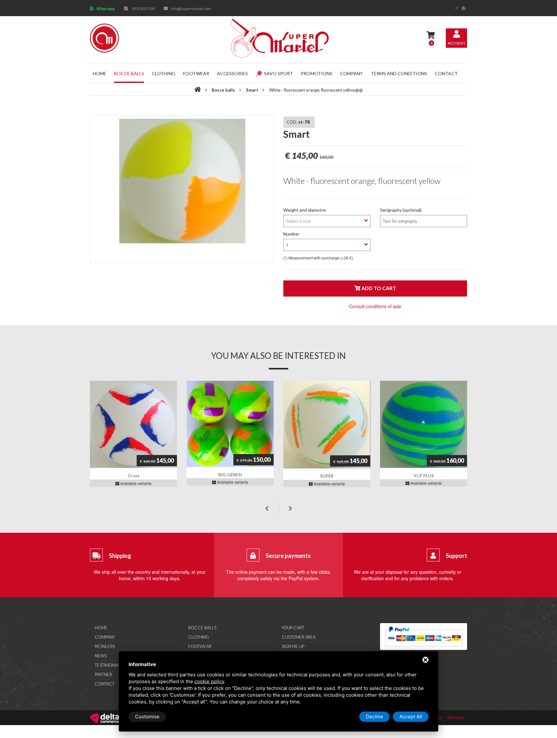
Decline (374, 716)
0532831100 (143, 8)
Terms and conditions (399, 73)
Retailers (105, 646)
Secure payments (288, 555)
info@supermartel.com (191, 8)
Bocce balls (129, 73)
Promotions (316, 73)
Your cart (293, 627)
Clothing (163, 73)
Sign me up (293, 646)
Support (456, 555)
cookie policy (209, 681)
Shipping (120, 555)
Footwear (196, 73)
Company (351, 73)
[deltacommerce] (104, 717)
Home (99, 73)
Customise (147, 716)
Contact (446, 73)
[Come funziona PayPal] (423, 636)
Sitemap (455, 717)
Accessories (232, 73)
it (457, 8)
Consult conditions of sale (375, 306)
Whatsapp (105, 8)
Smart (252, 90)
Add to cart (378, 288)
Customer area (299, 637)
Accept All (410, 716)
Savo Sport (278, 73)
